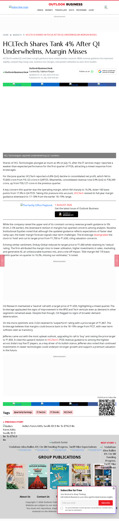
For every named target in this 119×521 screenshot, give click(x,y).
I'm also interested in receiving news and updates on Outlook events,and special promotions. (89, 509)
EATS (71, 10)
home (6, 35)
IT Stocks (54, 412)
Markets (17, 35)
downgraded (101, 234)
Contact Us (43, 496)
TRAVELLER (61, 10)
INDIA (40, 10)
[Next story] (117, 260)
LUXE (91, 10)
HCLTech (78, 193)
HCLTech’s (52, 339)
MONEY (49, 10)
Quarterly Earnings (23, 412)
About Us (25, 496)
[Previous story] (2, 260)
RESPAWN (81, 10)
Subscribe (105, 503)
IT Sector (41, 412)
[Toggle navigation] (106, 7)
